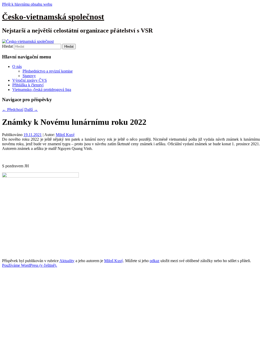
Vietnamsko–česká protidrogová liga (41, 89)
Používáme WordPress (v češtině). (29, 265)
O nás (17, 66)
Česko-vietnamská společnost (53, 16)
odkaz (154, 261)
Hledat (7, 46)
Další (31, 109)
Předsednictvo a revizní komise (48, 71)
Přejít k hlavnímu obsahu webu (27, 4)
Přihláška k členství (27, 85)
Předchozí (12, 109)
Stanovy (29, 76)
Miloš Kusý (65, 134)
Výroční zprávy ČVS (29, 80)
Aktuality (66, 261)
